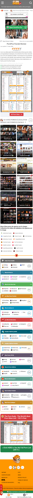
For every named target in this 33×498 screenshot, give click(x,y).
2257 (19, 472)
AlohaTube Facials (7, 155)
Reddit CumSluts (24, 172)
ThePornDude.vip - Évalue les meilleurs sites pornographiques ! (19, 488)
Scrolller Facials (24, 139)
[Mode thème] (22, 467)
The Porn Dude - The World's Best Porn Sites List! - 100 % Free (17, 417)
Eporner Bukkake (8, 222)
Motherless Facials (24, 205)
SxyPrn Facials (7, 205)
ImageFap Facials (24, 155)
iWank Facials (7, 139)
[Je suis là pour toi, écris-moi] (10, 467)
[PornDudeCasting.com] (14, 467)
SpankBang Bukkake (24, 222)
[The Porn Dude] (17, 3)
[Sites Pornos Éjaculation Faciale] (30, 120)
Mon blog (18, 467)
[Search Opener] (30, 3)
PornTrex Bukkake (24, 188)
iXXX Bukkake (7, 188)
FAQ (19, 482)
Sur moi (4, 472)
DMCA (19, 475)
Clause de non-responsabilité (26, 41)
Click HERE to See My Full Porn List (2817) (16, 449)
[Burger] (2, 3)
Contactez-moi (6, 475)
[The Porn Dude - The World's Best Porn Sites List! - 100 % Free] (16, 432)
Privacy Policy (22, 477)
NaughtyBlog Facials (7, 172)
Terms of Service (23, 480)
